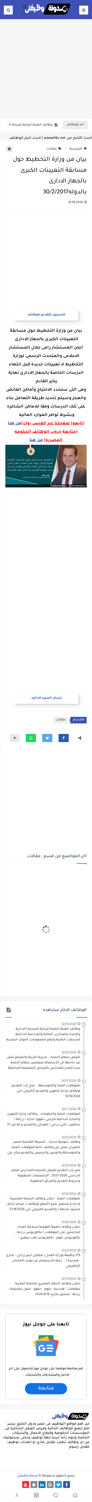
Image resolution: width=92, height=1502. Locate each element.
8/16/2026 (69, 1278)
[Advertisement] (46, 68)
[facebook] (66, 1484)
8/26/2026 (69, 1052)
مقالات (51, 149)
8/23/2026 (69, 1165)
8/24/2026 (69, 1222)
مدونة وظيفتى (27, 1476)
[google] (50, 1484)
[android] (33, 1484)
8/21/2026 (69, 1109)
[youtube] (25, 1484)
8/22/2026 (69, 1250)
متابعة (46, 1388)
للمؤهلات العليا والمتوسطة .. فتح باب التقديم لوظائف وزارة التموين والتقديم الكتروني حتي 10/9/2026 (46, 1091)
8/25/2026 (69, 1024)
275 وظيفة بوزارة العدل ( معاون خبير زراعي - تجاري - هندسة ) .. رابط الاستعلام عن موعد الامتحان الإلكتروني (43, 1261)
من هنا (14, 423)
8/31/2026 (69, 1080)
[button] (64, 738)
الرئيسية (76, 149)
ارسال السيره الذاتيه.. (46, 698)
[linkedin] (42, 1484)
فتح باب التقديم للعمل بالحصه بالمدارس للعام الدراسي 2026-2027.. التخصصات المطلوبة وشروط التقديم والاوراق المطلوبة (46, 1176)
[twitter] (58, 1484)
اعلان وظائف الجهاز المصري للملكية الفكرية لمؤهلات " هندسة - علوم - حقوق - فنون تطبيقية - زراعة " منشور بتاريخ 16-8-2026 (44, 1289)
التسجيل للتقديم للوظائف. (46, 315)
